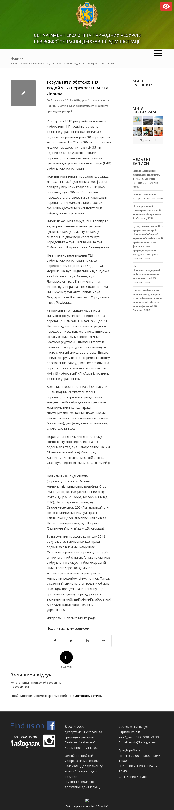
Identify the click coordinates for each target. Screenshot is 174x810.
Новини (17, 58)
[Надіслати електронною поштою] (103, 641)
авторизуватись (88, 695)
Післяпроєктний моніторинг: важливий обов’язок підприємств (147, 210)
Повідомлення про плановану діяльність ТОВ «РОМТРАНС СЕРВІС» (146, 177)
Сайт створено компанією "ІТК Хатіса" (87, 806)
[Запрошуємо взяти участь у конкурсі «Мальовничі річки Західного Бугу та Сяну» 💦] (158, 131)
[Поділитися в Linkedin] (87, 641)
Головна (25, 63)
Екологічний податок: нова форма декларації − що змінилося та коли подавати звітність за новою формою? (147, 298)
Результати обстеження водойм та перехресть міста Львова (77, 87)
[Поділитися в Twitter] (71, 641)
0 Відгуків (80, 100)
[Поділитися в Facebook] (55, 641)
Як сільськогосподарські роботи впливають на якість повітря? (146, 272)
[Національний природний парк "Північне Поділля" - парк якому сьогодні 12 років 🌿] (158, 120)
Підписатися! (148, 140)
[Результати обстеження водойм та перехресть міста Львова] (23, 93)
